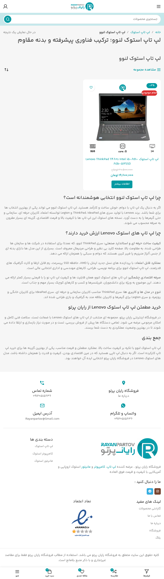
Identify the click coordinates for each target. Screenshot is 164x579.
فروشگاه (155, 530)
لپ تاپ (111, 466)
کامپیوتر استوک (42, 453)
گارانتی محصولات (150, 508)
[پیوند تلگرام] (150, 491)
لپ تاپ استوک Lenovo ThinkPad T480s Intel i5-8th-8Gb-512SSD (122, 161)
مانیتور (86, 466)
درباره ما (156, 523)
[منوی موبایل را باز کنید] (158, 6)
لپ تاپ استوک (140, 32)
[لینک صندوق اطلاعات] (123, 387)
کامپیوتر (99, 466)
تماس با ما (154, 516)
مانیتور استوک (43, 461)
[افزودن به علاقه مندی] (91, 87)
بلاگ (158, 538)
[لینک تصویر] (129, 448)
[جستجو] (7, 19)
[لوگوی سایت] (82, 6)
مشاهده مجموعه (144, 70)
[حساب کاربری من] (5, 6)
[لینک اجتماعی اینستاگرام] (157, 491)
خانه (158, 32)
